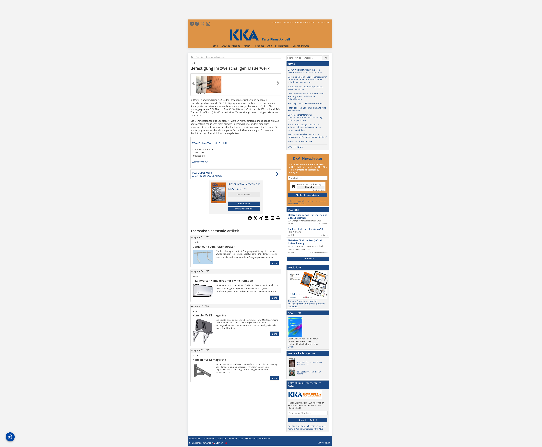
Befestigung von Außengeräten (214, 247)
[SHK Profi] (292, 363)
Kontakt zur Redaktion (305, 22)
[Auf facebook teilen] (250, 219)
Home (214, 45)
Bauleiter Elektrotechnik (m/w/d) (305, 229)
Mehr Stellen (308, 258)
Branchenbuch (301, 45)
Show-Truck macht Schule (300, 141)
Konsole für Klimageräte (209, 315)
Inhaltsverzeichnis (243, 208)
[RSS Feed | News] (192, 24)
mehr (274, 263)
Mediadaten (324, 22)
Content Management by (201, 442)
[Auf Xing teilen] (261, 219)
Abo (269, 45)
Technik (199, 57)
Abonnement (244, 203)
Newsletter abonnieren (282, 22)
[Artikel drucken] (278, 218)
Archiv (247, 45)
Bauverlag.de (324, 442)
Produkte (259, 45)
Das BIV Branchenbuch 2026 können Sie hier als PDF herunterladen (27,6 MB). (307, 427)
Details (291, 346)
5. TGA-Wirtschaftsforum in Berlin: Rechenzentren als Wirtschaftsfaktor (305, 71)
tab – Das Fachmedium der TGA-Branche (309, 373)
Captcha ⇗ (318, 190)
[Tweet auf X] (255, 219)
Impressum (264, 438)
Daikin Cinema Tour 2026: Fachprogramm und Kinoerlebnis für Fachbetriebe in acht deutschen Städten (307, 80)
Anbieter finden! (309, 420)
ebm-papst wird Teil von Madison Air (305, 103)
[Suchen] (326, 58)
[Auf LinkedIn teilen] (267, 219)
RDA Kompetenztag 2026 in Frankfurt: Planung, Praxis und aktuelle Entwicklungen (306, 96)
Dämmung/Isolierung (216, 57)
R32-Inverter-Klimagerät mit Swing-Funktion (223, 281)
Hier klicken (310, 187)
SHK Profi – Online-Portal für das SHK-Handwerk (309, 363)
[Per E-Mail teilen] (272, 218)
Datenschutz (251, 438)
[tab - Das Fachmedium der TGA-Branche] (292, 373)
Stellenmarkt (282, 45)
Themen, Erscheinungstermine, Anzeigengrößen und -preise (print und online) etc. (306, 304)
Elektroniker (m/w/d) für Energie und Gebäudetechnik (307, 216)
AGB (241, 438)
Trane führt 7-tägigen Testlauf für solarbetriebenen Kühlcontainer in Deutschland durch (304, 127)
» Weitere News (295, 147)
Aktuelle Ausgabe (230, 45)
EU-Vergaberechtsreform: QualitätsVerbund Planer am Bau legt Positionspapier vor (305, 117)
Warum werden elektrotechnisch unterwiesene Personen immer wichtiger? (307, 135)
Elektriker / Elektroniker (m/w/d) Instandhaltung (305, 242)
